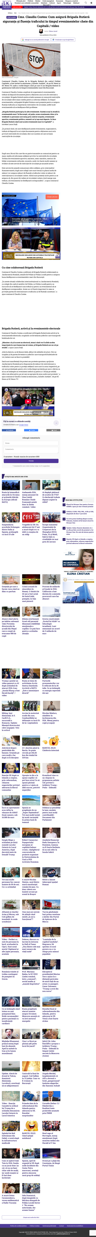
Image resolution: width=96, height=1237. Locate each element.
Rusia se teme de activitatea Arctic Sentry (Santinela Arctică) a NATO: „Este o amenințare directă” (30, 687)
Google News (23, 424)
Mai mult (47, 5)
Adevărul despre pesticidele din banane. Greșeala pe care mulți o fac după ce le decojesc (10, 753)
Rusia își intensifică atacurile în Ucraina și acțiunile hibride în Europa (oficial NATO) (11, 497)
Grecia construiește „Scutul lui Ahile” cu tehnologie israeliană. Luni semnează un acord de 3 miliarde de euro (51, 626)
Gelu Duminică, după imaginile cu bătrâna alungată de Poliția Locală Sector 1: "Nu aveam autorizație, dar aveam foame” (31, 1202)
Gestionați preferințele (49, 1226)
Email (55, 430)
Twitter (32, 430)
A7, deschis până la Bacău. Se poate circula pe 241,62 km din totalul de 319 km (30, 753)
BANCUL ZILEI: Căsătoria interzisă (50, 749)
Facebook (10, 430)
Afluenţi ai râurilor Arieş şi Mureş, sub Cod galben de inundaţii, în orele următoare (10, 917)
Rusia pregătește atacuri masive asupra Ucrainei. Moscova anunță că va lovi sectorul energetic (30, 1015)
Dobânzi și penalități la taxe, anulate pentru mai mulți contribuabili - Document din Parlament (51, 813)
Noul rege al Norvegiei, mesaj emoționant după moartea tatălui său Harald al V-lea (50, 1138)
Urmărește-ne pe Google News (64, 40)
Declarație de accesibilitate (75, 1226)
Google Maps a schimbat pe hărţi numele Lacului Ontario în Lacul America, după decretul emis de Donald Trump (9, 847)
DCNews (7, 5)
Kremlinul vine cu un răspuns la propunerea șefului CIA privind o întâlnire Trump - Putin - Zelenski (50, 781)
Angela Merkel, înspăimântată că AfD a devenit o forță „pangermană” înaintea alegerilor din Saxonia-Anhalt (51, 1079)
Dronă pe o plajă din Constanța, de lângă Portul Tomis (51, 1163)
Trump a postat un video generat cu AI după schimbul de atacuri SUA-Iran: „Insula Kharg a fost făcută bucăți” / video (11, 688)
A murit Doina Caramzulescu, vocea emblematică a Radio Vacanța (10, 1199)
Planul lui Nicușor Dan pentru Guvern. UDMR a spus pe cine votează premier (80, 505)
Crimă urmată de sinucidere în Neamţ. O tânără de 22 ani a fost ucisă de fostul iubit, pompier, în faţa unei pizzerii (30, 593)
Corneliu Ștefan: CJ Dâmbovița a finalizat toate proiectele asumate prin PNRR (50, 1108)
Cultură (52, 3)
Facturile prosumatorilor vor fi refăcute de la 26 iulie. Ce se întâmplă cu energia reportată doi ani (51, 687)
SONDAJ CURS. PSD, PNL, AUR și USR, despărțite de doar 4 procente (80, 513)
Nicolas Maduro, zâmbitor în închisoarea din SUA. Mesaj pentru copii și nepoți (50, 718)
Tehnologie (67, 3)
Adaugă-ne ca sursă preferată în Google (37, 40)
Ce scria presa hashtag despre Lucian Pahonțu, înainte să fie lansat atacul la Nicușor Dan (79, 521)
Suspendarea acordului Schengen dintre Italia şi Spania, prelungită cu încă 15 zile (11, 529)
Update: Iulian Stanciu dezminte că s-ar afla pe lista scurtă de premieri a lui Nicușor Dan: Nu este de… (54, 7)
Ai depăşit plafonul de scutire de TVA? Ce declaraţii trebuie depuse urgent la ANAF (51, 497)
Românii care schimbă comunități (27, 3)
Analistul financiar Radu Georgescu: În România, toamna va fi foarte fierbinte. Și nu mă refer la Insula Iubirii (51, 846)
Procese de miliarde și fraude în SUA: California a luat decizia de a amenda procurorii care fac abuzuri (51, 592)
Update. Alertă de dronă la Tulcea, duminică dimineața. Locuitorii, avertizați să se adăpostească (11, 1079)
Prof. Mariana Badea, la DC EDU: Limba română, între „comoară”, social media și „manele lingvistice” (31, 977)
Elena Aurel (53, 31)
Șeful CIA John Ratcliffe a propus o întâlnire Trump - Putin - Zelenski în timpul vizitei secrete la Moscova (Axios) (51, 1048)
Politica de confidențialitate (18, 1226)
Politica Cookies (34, 1226)
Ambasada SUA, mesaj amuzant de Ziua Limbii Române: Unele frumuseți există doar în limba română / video (30, 499)
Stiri (15, 13)
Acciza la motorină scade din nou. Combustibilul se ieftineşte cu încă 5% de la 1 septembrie (31, 718)
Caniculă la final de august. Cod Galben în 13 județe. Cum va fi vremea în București (31, 1078)
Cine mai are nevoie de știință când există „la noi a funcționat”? (30, 915)
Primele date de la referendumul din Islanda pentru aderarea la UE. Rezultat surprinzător (30, 1109)
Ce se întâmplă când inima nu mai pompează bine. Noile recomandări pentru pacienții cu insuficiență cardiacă (11, 1016)
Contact (61, 1226)
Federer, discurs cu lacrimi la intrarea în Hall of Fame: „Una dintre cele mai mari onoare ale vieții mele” (31, 945)
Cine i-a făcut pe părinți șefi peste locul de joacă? (29, 1043)
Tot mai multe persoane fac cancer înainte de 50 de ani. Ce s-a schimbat (11, 883)
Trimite (31, 461)
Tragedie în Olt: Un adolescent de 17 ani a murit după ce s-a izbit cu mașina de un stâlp (31, 529)
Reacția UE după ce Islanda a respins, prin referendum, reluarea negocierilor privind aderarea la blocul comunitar (11, 782)
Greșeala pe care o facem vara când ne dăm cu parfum (10, 589)
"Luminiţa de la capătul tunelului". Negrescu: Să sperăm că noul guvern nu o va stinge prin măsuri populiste (50, 946)
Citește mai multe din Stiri (31, 1217)
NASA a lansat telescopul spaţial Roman (50, 882)
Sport (59, 3)
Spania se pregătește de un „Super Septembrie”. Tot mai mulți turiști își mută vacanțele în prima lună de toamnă (31, 814)
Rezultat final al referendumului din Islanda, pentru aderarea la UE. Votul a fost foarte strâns (51, 1015)
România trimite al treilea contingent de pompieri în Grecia (10, 975)
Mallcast (76, 3)
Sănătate (44, 3)
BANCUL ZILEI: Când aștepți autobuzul (29, 1135)
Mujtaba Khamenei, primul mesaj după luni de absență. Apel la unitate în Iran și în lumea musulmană (10, 1047)
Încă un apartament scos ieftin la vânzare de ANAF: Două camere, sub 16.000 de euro (10, 812)
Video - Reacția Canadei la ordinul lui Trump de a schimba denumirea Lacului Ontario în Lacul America (11, 1109)
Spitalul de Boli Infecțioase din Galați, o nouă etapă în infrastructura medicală (10, 1138)
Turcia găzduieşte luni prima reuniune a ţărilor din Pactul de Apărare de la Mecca (51, 917)
